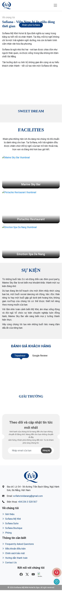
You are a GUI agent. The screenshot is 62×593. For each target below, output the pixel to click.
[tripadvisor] (40, 574)
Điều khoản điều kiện (15, 548)
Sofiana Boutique (13, 528)
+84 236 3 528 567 (27, 501)
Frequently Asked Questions (19, 544)
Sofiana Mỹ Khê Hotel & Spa (27, 587)
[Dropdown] (56, 572)
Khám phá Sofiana (31, 25)
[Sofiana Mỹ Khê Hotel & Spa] (6, 5)
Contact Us (11, 562)
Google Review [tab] (39, 355)
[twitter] (27, 574)
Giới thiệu (9, 514)
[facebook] (21, 574)
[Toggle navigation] (55, 5)
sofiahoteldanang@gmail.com (28, 496)
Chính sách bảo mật (15, 553)
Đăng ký (46, 450)
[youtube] (33, 574)
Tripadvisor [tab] (19, 355)
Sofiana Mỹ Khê (13, 518)
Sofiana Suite (12, 523)
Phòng (8, 532)
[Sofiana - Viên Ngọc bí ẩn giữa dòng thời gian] (30, 85)
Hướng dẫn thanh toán (16, 558)
